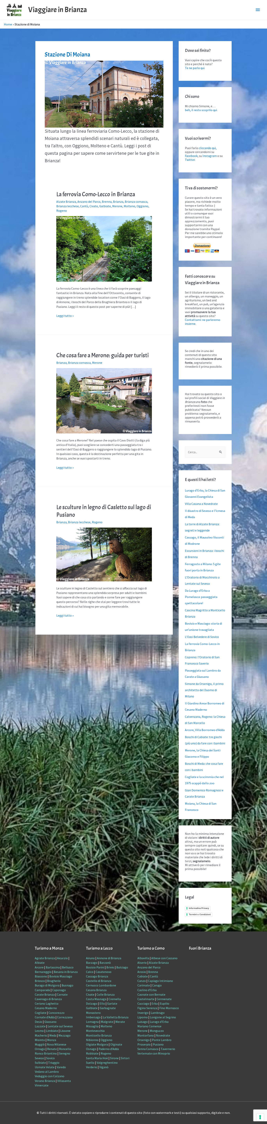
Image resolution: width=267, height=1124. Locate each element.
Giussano (50, 1022)
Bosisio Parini (95, 967)
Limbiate (52, 1031)
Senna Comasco (148, 1049)
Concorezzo (56, 1013)
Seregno (64, 1053)
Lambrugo (158, 1013)
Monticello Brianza (99, 1035)
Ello (102, 1003)
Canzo (141, 981)
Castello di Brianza (98, 981)
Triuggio (53, 1063)
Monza (51, 1040)
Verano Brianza (45, 1081)
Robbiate (92, 1053)
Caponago (59, 990)
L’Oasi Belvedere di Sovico (202, 637)
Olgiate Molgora (97, 1044)
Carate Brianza (45, 994)
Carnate (62, 994)
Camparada (42, 990)
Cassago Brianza (97, 976)
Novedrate (163, 1035)
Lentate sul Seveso (60, 1026)
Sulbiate (40, 1063)
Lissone (65, 1031)
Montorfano (145, 1035)
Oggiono (142, 206)
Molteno (129, 206)
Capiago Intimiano (160, 981)
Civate (94, 206)
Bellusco (67, 967)
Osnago (91, 1049)
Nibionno (92, 1040)
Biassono (41, 976)
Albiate (40, 963)
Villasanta (64, 1081)
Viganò (103, 1067)
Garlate (112, 1003)
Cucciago (143, 1003)
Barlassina (53, 967)
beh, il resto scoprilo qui (201, 110)
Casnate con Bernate (151, 994)
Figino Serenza (147, 1008)
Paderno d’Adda (109, 1049)
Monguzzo (157, 1031)
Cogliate (40, 1013)
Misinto (40, 1040)
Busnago (67, 985)
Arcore (39, 967)
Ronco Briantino (46, 1053)
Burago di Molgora (47, 985)
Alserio (142, 963)
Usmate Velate (45, 1067)
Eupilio (164, 1003)
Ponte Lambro (161, 1040)
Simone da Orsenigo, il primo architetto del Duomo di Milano (204, 690)
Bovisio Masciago (60, 976)
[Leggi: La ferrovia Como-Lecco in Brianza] (104, 248)
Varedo (61, 1067)
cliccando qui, (208, 148)
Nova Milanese (56, 1044)
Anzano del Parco (88, 202)
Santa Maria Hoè (97, 1058)
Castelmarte (145, 999)
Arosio (141, 972)
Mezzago (64, 1035)
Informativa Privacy (199, 908)
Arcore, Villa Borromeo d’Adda (205, 730)
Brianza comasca (136, 202)
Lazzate (40, 1026)
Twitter (190, 160)
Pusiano (158, 1044)
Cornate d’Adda (45, 1017)
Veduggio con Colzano (49, 1076)
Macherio (41, 1035)
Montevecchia (95, 1031)
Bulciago (122, 967)
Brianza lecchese (67, 206)
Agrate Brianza (45, 958)
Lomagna (92, 1022)
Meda (52, 1035)
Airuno (90, 958)
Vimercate (41, 1085)
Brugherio (54, 981)
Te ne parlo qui (194, 68)
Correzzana (65, 1017)
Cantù (84, 206)
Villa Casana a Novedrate (201, 504)
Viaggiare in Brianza (57, 9)
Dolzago (91, 1003)
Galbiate (105, 206)
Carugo (157, 985)
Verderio (91, 1067)
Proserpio (144, 1044)
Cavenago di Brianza (48, 999)
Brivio (110, 967)
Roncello (65, 1049)
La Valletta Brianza (115, 1017)
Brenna (107, 202)
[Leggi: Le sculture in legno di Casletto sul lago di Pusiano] (104, 554)
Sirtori (125, 1058)
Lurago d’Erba (159, 1022)
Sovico (50, 1058)
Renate (52, 1049)
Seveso (39, 1058)
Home (8, 24)
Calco (89, 972)
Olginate (116, 1044)
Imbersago (93, 1017)
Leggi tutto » (65, 316)
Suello (90, 1063)
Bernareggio (43, 972)
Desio (38, 1022)
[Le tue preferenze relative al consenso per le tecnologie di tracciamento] (260, 1117)
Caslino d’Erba (147, 990)
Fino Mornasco (169, 1008)
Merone (117, 206)
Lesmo (39, 1031)
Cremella (114, 999)
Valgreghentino (107, 1063)
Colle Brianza (106, 994)
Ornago (40, 1049)
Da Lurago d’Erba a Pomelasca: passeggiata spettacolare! (201, 597)
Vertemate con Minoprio (153, 1053)
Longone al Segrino (163, 1017)
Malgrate (107, 1022)
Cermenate (164, 999)
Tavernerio (168, 1049)
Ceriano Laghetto (46, 1003)
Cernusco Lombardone (101, 985)
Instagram (209, 156)
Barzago (91, 963)
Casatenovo (103, 972)
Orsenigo (143, 1040)
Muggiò (40, 1044)
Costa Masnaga (96, 999)
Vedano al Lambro (47, 1072)
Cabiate (142, 976)
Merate (120, 1022)
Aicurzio (62, 958)
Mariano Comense (149, 1026)
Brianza (118, 202)
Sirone (114, 1058)
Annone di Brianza (109, 958)
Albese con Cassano (164, 958)
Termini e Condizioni (200, 914)
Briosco (40, 981)
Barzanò (105, 963)
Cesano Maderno (46, 1008)
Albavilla (143, 958)
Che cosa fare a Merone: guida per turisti (102, 355)
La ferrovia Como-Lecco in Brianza (95, 194)
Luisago (142, 1022)
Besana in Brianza (66, 972)
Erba (154, 1003)
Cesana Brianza (96, 990)
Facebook (191, 156)
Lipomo (142, 1017)
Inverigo (143, 1013)
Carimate (143, 985)
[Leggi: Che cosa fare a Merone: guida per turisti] (104, 400)
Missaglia (92, 1026)
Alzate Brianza (66, 202)
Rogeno (61, 211)
